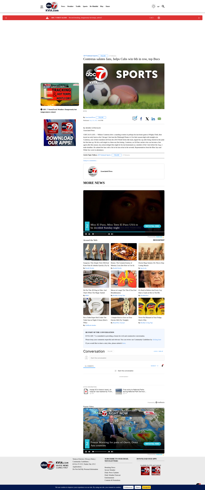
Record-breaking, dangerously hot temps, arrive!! (85, 18)
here (124, 343)
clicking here (156, 339)
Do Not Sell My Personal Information (85, 469)
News (63, 6)
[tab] (89, 366)
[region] (123, 377)
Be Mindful (94, 6)
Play (101, 6)
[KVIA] (52, 6)
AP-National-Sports (104, 155)
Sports (85, 6)
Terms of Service (78, 459)
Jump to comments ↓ (90, 160)
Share (108, 6)
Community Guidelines (80, 461)
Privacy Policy (90, 459)
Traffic (78, 6)
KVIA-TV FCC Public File (82, 464)
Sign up (161, 351)
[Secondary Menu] (43, 6)
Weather (70, 6)
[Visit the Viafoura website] (159, 402)
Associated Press (90, 117)
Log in (155, 351)
